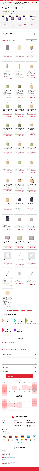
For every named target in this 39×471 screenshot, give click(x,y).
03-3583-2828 (7, 463)
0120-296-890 (21, 2)
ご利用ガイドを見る (6, 334)
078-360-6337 (7, 455)
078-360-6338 (7, 454)
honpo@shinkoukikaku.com (9, 457)
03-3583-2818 (7, 464)
